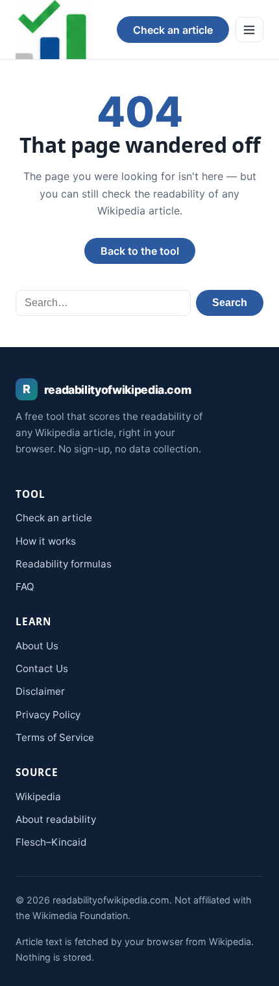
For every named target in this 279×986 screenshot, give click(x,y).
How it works (46, 541)
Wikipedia (38, 796)
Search (229, 302)
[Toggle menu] (249, 29)
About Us (37, 646)
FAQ (25, 586)
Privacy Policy (48, 714)
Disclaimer (40, 691)
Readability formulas (64, 564)
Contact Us (42, 668)
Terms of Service (55, 737)
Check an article (173, 29)
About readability (56, 819)
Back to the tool (140, 250)
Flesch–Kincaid (51, 842)
